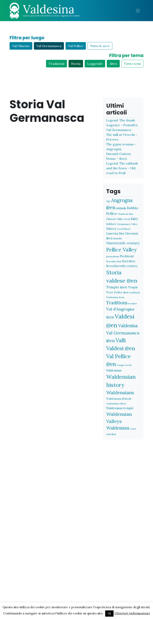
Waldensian (114, 370)
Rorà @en (128, 261)
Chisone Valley (115, 219)
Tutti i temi (132, 64)
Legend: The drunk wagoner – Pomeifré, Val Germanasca (122, 125)
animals (121, 208)
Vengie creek (124, 365)
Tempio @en (116, 287)
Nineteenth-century (123, 243)
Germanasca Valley (127, 224)
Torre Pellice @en (117, 292)
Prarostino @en (113, 261)
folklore (111, 224)
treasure (132, 303)
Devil (127, 219)
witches (111, 434)
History (111, 229)
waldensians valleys (116, 403)
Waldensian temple (120, 408)
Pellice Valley (121, 249)
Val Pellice (75, 46)
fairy (134, 219)
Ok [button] (109, 613)
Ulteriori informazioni (132, 613)
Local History (124, 229)
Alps (108, 201)
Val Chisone (21, 46)
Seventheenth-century (122, 266)
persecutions (112, 256)
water (133, 428)
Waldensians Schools (118, 398)
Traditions (117, 303)
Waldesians (117, 428)
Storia (75, 64)
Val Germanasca (48, 46)
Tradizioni (56, 64)
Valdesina (128, 325)
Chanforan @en (125, 214)
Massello (117, 238)
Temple (133, 287)
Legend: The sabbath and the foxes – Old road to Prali (122, 168)
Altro (113, 64)
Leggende (95, 64)
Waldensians (120, 392)
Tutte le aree (100, 46)
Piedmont (127, 256)
